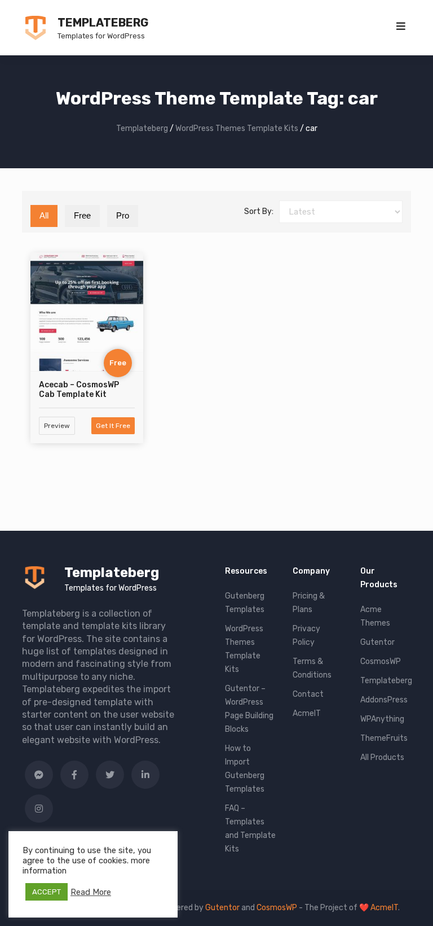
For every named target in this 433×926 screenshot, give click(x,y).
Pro (122, 215)
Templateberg (103, 22)
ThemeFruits (384, 738)
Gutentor (377, 642)
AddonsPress (384, 700)
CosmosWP (380, 661)
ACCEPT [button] (46, 892)
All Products (382, 757)
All (43, 215)
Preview (57, 426)
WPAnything (382, 719)
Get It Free (113, 426)
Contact (308, 694)
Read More (90, 892)
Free (82, 215)
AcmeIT (307, 713)
